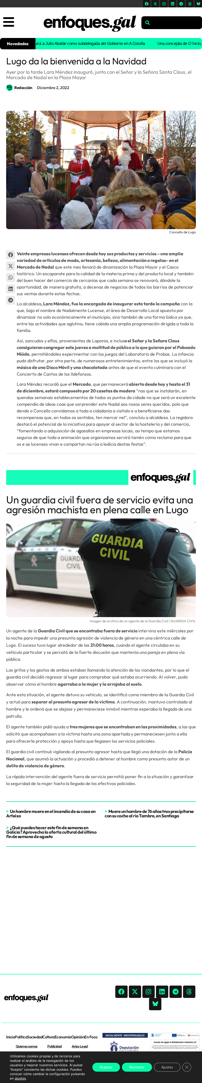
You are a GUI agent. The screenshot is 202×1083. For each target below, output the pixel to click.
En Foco (91, 1036)
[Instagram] (164, 3)
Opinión (77, 1036)
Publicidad (54, 1046)
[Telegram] (181, 3)
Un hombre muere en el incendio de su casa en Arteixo (51, 813)
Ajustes (167, 1067)
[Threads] (189, 3)
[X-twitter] (155, 3)
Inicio (10, 1036)
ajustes (20, 1078)
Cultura (48, 1036)
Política (21, 1036)
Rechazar (137, 1067)
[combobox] (171, 22)
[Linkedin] (172, 3)
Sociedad (34, 1036)
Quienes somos (26, 1046)
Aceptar (106, 1067)
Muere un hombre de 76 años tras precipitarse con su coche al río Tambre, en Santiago (149, 813)
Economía (62, 1036)
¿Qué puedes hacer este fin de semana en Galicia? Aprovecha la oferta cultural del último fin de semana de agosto (51, 832)
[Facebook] (146, 3)
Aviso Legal (80, 1046)
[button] (10, 254)
